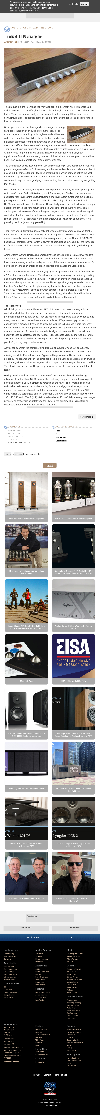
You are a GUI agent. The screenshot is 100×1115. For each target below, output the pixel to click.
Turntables (39, 954)
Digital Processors (10, 992)
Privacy (69, 1048)
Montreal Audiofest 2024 (12, 1050)
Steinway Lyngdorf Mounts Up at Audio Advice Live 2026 (73, 844)
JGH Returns (61, 437)
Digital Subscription (74, 1061)
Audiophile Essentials (43, 1035)
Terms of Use (71, 1050)
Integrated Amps (10, 977)
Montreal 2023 (9, 1039)
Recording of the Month (75, 954)
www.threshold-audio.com (19, 442)
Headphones (39, 982)
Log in (8, 454)
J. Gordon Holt (10, 42)
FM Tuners (39, 962)
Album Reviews (72, 959)
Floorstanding (9, 954)
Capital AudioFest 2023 (12, 1055)
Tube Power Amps (10, 969)
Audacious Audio (41, 995)
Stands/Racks (40, 980)
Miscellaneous (40, 985)
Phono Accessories (42, 972)
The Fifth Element (73, 1005)
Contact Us (71, 1035)
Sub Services (71, 1066)
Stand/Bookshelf (10, 956)
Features (70, 962)
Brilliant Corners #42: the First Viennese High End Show (73, 789)
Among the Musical (74, 969)
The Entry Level (72, 1013)
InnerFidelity (39, 1000)
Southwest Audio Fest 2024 (13, 1048)
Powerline (38, 974)
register (18, 454)
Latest (49, 465)
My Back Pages (72, 982)
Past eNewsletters (41, 1054)
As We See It (71, 972)
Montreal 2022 (9, 1041)
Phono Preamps (9, 980)
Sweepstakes (40, 1062)
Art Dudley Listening (74, 1003)
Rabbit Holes (71, 985)
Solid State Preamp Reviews (31, 27)
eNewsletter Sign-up (74, 1032)
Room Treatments (41, 977)
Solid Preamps (9, 972)
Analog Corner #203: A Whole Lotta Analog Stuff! (73, 627)
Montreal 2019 (9, 1044)
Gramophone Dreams (74, 980)
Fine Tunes (70, 1018)
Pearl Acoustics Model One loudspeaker (26, 518)
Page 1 (58, 431)
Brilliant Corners (72, 977)
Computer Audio (9, 995)
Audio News (39, 1052)
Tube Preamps (9, 966)
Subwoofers (8, 959)
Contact (47, 1075)
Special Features (41, 1030)
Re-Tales (70, 990)
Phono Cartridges (41, 959)
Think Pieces (39, 1040)
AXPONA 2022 (9, 1032)
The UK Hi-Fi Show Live (75, 1043)
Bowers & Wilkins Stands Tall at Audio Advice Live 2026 (26, 844)
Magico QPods (26, 681)
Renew (69, 1063)
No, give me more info (28, 10)
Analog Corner (72, 1000)
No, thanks (73, 4)
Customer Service (73, 1040)
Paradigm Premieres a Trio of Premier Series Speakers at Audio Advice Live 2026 (73, 734)
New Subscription (73, 1058)
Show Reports (10, 1024)
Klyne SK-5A (30, 379)
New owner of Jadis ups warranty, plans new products (26, 572)
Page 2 (89, 417)
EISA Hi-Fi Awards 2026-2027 (73, 681)
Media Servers (9, 997)
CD (5, 987)
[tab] (50, 465)
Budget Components (42, 992)
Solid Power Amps (10, 974)
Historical (38, 1043)
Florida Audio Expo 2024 (12, 1053)
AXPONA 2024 (9, 1027)
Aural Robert (71, 974)
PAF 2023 (7, 1058)
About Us (70, 1037)
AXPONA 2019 (9, 1035)
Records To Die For (73, 956)
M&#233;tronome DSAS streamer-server (26, 788)
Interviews (38, 1037)
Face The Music (72, 1016)
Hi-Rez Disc (8, 990)
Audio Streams (72, 1008)
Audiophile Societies (74, 1030)
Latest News (41, 1049)
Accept (84, 4)
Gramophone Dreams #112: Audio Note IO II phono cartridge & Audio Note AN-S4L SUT (73, 572)
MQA (37, 1045)
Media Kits (70, 1045)
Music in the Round (73, 1010)
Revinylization (72, 993)
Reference (38, 1032)
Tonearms (38, 956)
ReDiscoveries (72, 987)
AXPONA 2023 (9, 1030)
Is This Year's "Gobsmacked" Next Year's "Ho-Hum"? (73, 899)
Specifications (61, 441)
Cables (37, 969)
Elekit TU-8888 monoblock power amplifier (73, 518)
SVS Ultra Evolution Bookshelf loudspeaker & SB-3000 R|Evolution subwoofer (26, 734)
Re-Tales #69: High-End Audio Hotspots (26, 898)
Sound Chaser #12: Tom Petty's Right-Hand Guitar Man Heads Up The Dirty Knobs (26, 627)
